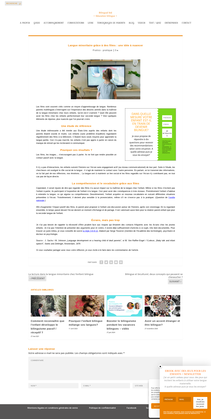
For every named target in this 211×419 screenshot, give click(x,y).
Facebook (132, 407)
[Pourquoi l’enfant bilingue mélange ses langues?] (86, 306)
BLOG (131, 23)
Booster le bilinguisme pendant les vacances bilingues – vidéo (121, 325)
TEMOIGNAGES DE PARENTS (111, 23)
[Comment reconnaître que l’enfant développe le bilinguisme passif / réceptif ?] (48, 306)
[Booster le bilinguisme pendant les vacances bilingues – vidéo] (124, 306)
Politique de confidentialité (102, 407)
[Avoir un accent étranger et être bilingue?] (162, 306)
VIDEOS (141, 23)
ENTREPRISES (171, 23)
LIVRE (90, 23)
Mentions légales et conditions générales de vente (52, 407)
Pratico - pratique (102, 50)
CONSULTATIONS (75, 23)
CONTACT (186, 23)
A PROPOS (25, 23)
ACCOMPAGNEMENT (54, 23)
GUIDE (37, 23)
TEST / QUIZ (155, 23)
